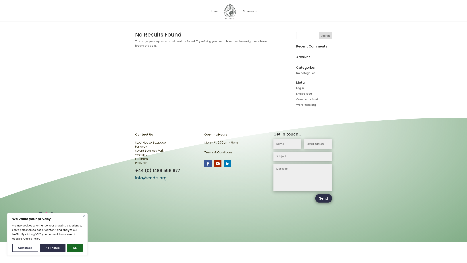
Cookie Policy (31, 239)
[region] (47, 234)
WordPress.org (306, 105)
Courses (248, 11)
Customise (25, 248)
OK (75, 248)
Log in (300, 88)
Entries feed (304, 94)
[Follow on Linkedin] (227, 163)
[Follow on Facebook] (208, 163)
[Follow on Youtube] (217, 163)
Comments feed (307, 99)
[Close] (84, 216)
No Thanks (53, 248)
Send (323, 198)
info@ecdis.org (151, 178)
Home (214, 11)
